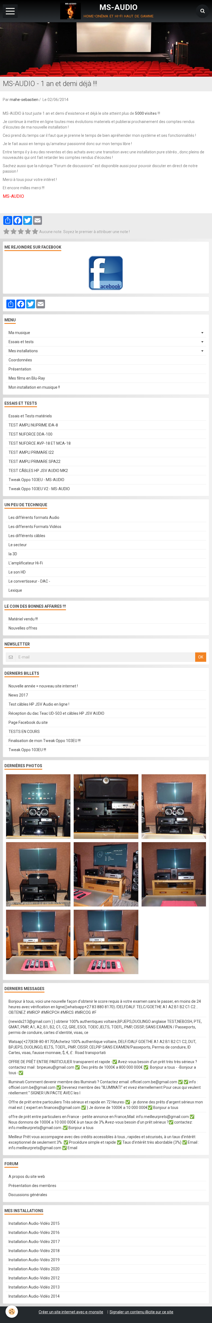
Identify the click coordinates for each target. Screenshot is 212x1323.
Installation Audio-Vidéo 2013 (34, 1287)
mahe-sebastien (24, 99)
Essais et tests (21, 342)
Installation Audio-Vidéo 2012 (34, 1278)
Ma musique (19, 332)
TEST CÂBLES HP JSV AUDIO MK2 (38, 470)
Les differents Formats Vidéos (35, 526)
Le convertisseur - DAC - (29, 581)
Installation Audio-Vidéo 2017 (34, 1241)
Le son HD (17, 572)
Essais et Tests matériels (30, 416)
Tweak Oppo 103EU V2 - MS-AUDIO (39, 489)
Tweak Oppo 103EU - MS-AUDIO (36, 480)
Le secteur (18, 545)
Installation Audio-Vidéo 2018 (34, 1251)
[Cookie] (12, 1311)
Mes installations (23, 351)
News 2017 (18, 695)
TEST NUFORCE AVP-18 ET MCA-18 (40, 443)
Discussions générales (28, 1195)
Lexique (15, 590)
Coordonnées (20, 360)
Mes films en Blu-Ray (27, 378)
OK (200, 657)
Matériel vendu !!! (23, 619)
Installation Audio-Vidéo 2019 (34, 1260)
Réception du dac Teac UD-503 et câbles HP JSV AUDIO (56, 713)
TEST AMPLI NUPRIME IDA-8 (33, 425)
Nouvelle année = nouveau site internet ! (43, 686)
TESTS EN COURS (24, 731)
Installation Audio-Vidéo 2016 (34, 1232)
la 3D (13, 554)
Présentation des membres (32, 1185)
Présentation (20, 369)
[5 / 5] (35, 231)
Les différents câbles (27, 536)
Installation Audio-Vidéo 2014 (34, 1296)
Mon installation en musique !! (34, 387)
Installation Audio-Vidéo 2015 (34, 1223)
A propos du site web (27, 1176)
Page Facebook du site (28, 722)
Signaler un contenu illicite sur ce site (141, 1312)
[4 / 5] (28, 231)
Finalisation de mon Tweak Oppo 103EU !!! (45, 740)
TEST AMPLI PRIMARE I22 (31, 452)
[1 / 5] (6, 231)
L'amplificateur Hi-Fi (26, 563)
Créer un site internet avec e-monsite (71, 1312)
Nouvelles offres (23, 628)
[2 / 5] (13, 231)
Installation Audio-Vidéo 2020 (34, 1269)
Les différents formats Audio (34, 517)
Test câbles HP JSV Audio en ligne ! (39, 704)
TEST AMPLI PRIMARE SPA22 (34, 461)
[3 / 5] (21, 231)
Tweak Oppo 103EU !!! (27, 750)
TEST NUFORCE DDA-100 (30, 434)
